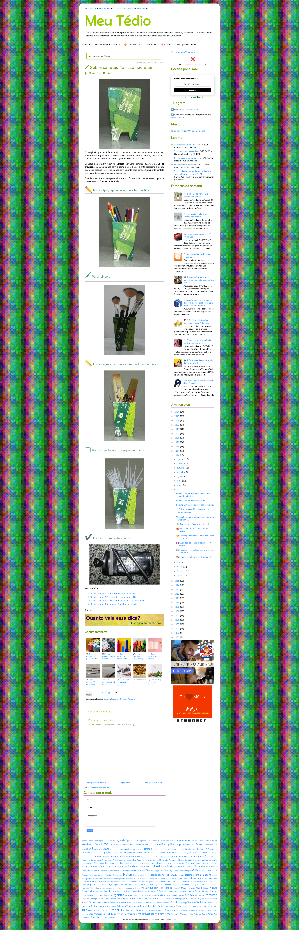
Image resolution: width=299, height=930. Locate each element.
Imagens (206, 874)
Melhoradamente (108, 888)
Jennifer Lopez (166, 879)
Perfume (211, 895)
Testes (161, 906)
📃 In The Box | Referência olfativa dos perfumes (195, 195)
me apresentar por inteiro (185, 164)
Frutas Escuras (113, 871)
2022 (177, 429)
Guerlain (109, 875)
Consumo (115, 699)
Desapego (173, 860)
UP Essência (185, 910)
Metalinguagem (149, 887)
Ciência (106, 857)
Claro (126, 857)
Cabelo (187, 849)
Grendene (101, 875)
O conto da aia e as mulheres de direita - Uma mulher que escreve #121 (192, 172)
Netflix (108, 891)
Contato (131, 8)
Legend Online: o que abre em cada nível (195, 504)
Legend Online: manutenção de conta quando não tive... (193, 495)
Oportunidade (87, 895)
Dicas (96, 863)
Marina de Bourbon (209, 885)
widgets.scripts (146, 913)
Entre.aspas (87, 866)
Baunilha (187, 844)
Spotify (94, 906)
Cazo (157, 853)
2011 (177, 598)
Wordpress (184, 914)
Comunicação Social (179, 856)
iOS (92, 878)
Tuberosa (103, 910)
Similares (201, 902)
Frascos (84, 871)
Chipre (199, 853)
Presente (170, 898)
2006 (177, 620)
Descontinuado (185, 860)
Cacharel (201, 849)
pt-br (185, 898)
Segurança (183, 903)
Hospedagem (156, 874)
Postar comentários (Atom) (101, 787)
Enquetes (213, 863)
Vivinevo (85, 914)
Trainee (89, 910)
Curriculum (141, 860)
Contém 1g (86, 860)
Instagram (86, 878)
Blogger (86, 849)
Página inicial (125, 782)
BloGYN (105, 849)
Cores (93, 860)
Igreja (198, 874)
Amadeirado (164, 841)
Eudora (111, 867)
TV (122, 910)
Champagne (185, 853)
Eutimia (125, 867)
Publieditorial (194, 899)
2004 (177, 628)
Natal (205, 888)
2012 (177, 593)
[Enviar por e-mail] (87, 695)
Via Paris (201, 910)
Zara (115, 917)
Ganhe (149, 870)
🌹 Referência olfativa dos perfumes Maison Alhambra (196, 321)
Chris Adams (212, 853)
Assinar (192, 90)
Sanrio (174, 902)
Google (212, 870)
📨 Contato (151, 44)
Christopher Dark (88, 857)
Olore (177, 891)
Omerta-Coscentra (187, 891)
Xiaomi (204, 914)
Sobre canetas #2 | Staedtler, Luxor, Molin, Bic (113, 597)
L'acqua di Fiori (89, 881)
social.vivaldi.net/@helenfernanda (189, 130)
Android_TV (101, 844)
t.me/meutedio (177, 117)
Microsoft (176, 888)
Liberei (192, 881)
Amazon (186, 840)
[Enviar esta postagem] (115, 692)
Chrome (98, 856)
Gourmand (85, 875)
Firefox (171, 866)
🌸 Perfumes (167, 44)
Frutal (91, 870)
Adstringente (99, 840)
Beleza (199, 844)
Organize (123, 699)
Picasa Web (115, 898)
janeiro (180, 575)
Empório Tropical (202, 863)
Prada (163, 899)
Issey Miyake (108, 879)
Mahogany (168, 885)
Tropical (96, 910)
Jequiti (174, 879)
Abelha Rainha (87, 841)
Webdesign (111, 913)
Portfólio (156, 898)
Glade (181, 871)
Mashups (85, 888)
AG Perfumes (110, 841)
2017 (177, 451)
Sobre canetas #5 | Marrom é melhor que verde (113, 604)
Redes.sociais (97, 902)
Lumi (147, 885)
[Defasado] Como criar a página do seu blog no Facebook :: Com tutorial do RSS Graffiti (198, 303)
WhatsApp (141, 8)
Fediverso (150, 866)
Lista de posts (88, 884)
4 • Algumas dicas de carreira (187, 158)
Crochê (115, 860)
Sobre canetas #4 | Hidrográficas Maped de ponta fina (117, 600)
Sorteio (86, 906)
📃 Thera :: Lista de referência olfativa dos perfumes (197, 341)
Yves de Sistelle (107, 917)
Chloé (204, 852)
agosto (180, 476)
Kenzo (205, 878)
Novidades (136, 891)
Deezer (155, 860)
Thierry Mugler (170, 906)
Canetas (107, 699)
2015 (177, 580)
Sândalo (167, 902)
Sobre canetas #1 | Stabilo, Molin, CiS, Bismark (113, 593)
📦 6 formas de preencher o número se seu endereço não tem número (198, 280)
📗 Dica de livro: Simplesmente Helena (194, 524)
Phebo (107, 899)
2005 (177, 624)
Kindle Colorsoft (102, 44)
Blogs (96, 848)
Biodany (214, 845)
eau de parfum (179, 863)
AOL (110, 844)
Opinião (213, 891)
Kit (216, 879)
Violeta (208, 910)
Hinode (145, 875)
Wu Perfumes (195, 914)
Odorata (171, 891)
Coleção (157, 857)
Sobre (123, 8)
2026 (177, 411)
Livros (103, 884)
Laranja (148, 882)
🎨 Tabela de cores (133, 44)
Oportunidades (102, 895)
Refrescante (113, 902)
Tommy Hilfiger (206, 906)
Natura (213, 887)
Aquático (116, 845)
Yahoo (210, 913)
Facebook (133, 866)
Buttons (181, 849)
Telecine (113, 906)
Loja (110, 884)
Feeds (150, 8)
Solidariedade (212, 903)
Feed (157, 866)
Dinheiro (110, 863)
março (180, 566)
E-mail (167, 863)
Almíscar (155, 840)
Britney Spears (164, 849)
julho (179, 480)
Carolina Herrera (142, 852)
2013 (177, 589)
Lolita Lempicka (125, 885)
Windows (160, 913)
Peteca (101, 898)
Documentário (126, 863)
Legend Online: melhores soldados (192, 500)
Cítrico (121, 857)
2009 (177, 607)
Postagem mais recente (96, 782)
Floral (197, 866)
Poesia (140, 898)
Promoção (178, 898)
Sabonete (160, 902)
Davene (149, 860)
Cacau (194, 849)
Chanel (193, 852)
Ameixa (195, 841)
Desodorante (87, 863)
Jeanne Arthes (148, 879)
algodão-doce (145, 841)
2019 (177, 442)
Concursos (197, 856)
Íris (96, 879)
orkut (135, 895)
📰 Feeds (86, 44)
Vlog (91, 913)
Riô (143, 903)
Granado (93, 875)
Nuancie (144, 891)
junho (180, 485)
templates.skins (148, 906)
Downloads (156, 863)
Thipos (179, 906)
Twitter (129, 910)
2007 (177, 615)
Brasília (148, 849)
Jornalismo (197, 878)
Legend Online (164, 881)
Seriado (191, 902)
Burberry (174, 849)
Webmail (121, 913)
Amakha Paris (175, 840)
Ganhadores (139, 870)
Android (88, 844)
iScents (100, 878)
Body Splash (114, 849)
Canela (115, 853)
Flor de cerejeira (187, 867)
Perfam (201, 895)
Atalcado (137, 844)
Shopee (116, 8)
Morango (191, 888)
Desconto (213, 860)
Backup (165, 844)
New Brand (117, 891)
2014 (177, 585)
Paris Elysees (171, 895)
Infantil (214, 875)
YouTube (95, 917)
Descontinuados (200, 860)
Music (199, 887)
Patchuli (181, 895)
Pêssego (93, 898)
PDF (187, 895)
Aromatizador (126, 844)
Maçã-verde (158, 885)
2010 (177, 602)
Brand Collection (137, 849)
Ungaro (160, 910)
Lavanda (154, 881)
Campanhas (105, 852)
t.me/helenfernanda (191, 109)
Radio (84, 902)
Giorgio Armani (159, 871)
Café (208, 849)
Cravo (110, 860)
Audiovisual (147, 844)
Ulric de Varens (150, 910)
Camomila (94, 853)
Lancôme (141, 882)
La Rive (124, 881)
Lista (215, 881)
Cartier (152, 853)
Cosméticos (102, 860)
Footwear (205, 866)
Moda (183, 888)
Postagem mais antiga (153, 782)
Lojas (115, 884)
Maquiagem (177, 885)
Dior (117, 863)
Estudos (104, 866)
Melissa (119, 888)
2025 (177, 416)
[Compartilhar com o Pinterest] (91, 695)
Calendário (86, 852)
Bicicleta (207, 844)
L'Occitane (100, 881)
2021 (177, 433)
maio (179, 489)
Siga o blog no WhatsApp (183, 52)
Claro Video (134, 856)
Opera (205, 891)
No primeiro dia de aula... (185, 144)
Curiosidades (130, 860)
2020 (177, 437)
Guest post (117, 875)
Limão (197, 882)
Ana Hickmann (211, 841)
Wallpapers (99, 913)
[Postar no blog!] (89, 695)
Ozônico (141, 895)
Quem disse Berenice (208, 898)
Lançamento (132, 881)
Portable (147, 898)
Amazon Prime (105, 8)
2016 (177, 455)
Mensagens (129, 888)
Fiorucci (163, 866)
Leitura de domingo (180, 881)
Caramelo (131, 852)
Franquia (214, 867)
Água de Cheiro (132, 840)
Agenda (120, 840)
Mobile (94, 8)
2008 (177, 611)
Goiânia (196, 870)
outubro (181, 467)
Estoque (96, 867)
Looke (142, 885)
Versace (194, 910)
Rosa (147, 902)
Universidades (172, 910)
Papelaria (131, 699)
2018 (177, 446)
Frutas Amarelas (101, 870)
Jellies (157, 878)
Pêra (196, 895)
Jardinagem (118, 878)
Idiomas (189, 874)
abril (179, 562)
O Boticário (162, 891)
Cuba (121, 860)
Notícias (126, 891)
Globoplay (187, 870)
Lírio (210, 881)
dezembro (182, 459)
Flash (177, 866)
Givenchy (168, 871)
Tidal (185, 906)
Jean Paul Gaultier (136, 879)
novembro (182, 463)
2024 (177, 420)
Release (122, 903)
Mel (91, 888)
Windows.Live (173, 913)
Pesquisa (85, 898)
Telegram (121, 906)
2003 (177, 633)
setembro (181, 472)
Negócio (100, 891)
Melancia (97, 888)
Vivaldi (214, 910)
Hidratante (137, 875)
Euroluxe (118, 867)
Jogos (180, 878)
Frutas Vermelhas (126, 870)
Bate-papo (176, 844)
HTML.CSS (171, 874)
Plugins (124, 898)
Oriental (129, 895)
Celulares (170, 852)
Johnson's (187, 879)
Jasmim (126, 878)
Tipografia (192, 906)
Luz (151, 885)
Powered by (187, 97)
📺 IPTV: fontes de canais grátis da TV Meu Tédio (198, 362)
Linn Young (204, 882)
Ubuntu (138, 910)
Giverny (175, 871)
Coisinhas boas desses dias (186, 151)
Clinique (144, 857)
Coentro (151, 857)
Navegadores (89, 891)
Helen (127, 874)
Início (87, 8)
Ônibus (198, 891)
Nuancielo (152, 891)
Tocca (198, 906)
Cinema (114, 856)
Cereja (177, 853)
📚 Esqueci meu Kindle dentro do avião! (194, 557)
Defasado (163, 860)
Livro (98, 885)
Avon (158, 844)
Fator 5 (142, 867)
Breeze (155, 849)
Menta (137, 888)
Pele (192, 895)
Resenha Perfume (133, 902)
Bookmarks (125, 849)
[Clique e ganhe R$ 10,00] (192, 717)
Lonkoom (136, 885)
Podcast (132, 898)
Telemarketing (132, 906)
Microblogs (166, 887)
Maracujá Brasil (196, 885)
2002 (177, 637)
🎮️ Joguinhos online (186, 44)
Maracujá (185, 885)
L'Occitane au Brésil (112, 882)
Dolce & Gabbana (141, 863)
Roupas (152, 903)
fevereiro (181, 571)
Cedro (162, 852)
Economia (190, 863)
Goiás (203, 870)
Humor (181, 875)
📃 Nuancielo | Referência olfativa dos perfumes (195, 215)
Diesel (102, 863)
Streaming (103, 906)
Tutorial (113, 910)
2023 (177, 425)
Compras (164, 857)
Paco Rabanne (150, 895)
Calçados (213, 849)
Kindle (212, 878)
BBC (193, 845)
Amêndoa (201, 841)
